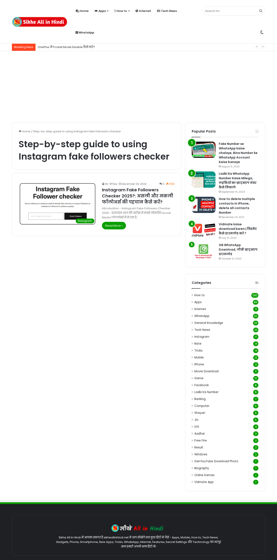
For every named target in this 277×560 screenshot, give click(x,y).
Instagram (201, 337)
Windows (200, 454)
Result (198, 447)
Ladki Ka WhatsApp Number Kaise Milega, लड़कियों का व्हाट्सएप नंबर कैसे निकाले (237, 180)
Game (198, 378)
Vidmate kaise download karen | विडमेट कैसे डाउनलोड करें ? (238, 228)
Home (84, 11)
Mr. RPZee (111, 184)
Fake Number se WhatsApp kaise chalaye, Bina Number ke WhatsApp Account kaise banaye (238, 153)
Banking (200, 399)
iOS (196, 427)
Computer (201, 406)
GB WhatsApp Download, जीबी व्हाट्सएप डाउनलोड (238, 249)
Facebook (201, 385)
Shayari (199, 413)
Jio (196, 420)
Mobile (199, 357)
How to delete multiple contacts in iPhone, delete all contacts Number (237, 206)
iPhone (199, 364)
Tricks (198, 351)
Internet (144, 11)
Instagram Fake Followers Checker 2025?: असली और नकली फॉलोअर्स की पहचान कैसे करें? (137, 196)
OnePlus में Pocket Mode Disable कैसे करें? (66, 47)
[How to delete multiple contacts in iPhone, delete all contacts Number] (204, 205)
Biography (201, 468)
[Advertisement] (138, 85)
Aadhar (199, 434)
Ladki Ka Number (206, 392)
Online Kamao (204, 475)
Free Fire (200, 440)
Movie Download (206, 371)
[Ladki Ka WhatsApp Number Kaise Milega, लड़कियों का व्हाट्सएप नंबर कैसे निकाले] (204, 179)
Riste (197, 344)
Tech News (168, 11)
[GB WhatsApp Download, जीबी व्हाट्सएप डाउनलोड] (204, 251)
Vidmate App (204, 482)
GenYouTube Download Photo (216, 461)
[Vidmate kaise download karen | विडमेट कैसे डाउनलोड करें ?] (204, 230)
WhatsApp (86, 32)
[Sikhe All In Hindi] (39, 22)
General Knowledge (208, 323)
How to (121, 11)
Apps (102, 11)
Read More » (114, 226)
